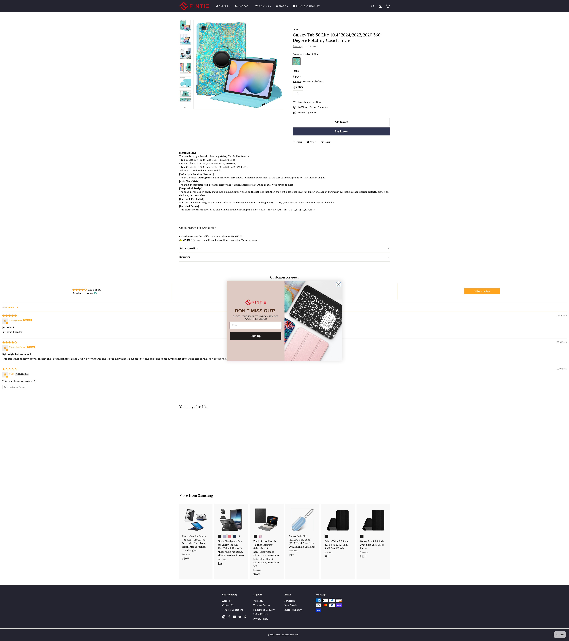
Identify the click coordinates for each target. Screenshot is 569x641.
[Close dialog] (338, 284)
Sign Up (256, 336)
